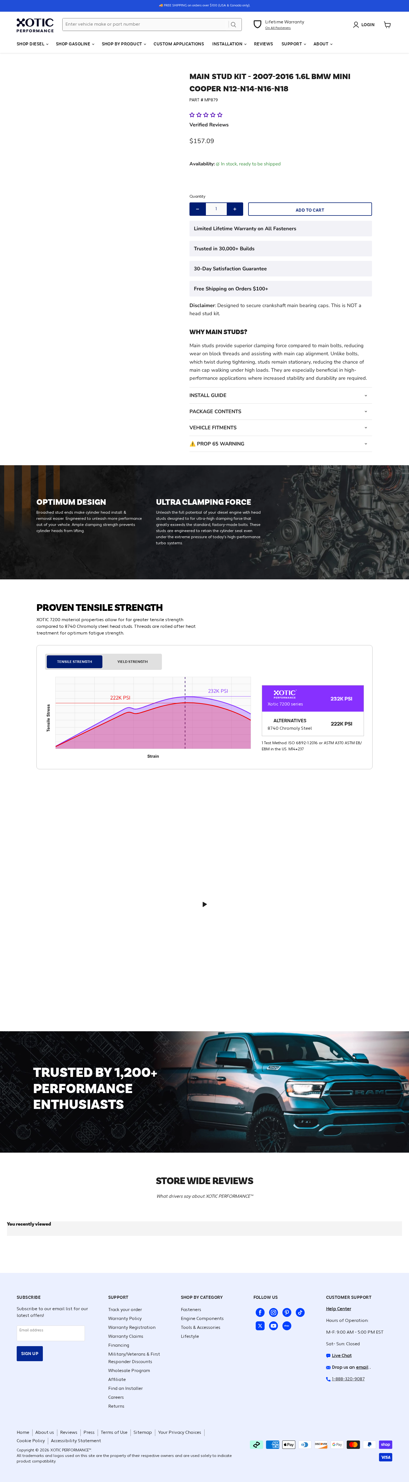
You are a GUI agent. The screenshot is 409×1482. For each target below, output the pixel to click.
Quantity (197, 197)
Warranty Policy (125, 1319)
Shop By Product (122, 43)
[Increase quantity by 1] (235, 209)
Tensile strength (74, 661)
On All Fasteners (278, 28)
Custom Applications (179, 43)
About (321, 43)
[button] (206, 115)
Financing (118, 1345)
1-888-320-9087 (348, 1379)
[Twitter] (259, 1324)
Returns (116, 1406)
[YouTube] (272, 1324)
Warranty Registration (132, 1328)
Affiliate (117, 1380)
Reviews (263, 43)
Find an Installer (125, 1389)
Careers (116, 1397)
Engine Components (202, 1319)
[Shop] (285, 1324)
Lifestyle (190, 1336)
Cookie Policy (31, 1441)
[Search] (233, 24)
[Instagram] (272, 1311)
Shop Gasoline (73, 43)
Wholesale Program (129, 1371)
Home (23, 1432)
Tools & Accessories (200, 1328)
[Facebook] (259, 1311)
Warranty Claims (125, 1336)
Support (292, 43)
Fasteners (191, 1310)
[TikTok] (299, 1311)
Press (89, 1432)
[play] (204, 904)
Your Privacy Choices (179, 1432)
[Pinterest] (285, 1311)
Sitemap (143, 1432)
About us (44, 1432)
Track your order (125, 1310)
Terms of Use (114, 1432)
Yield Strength (132, 661)
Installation (227, 43)
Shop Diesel (31, 43)
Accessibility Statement (76, 1441)
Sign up (29, 1353)
